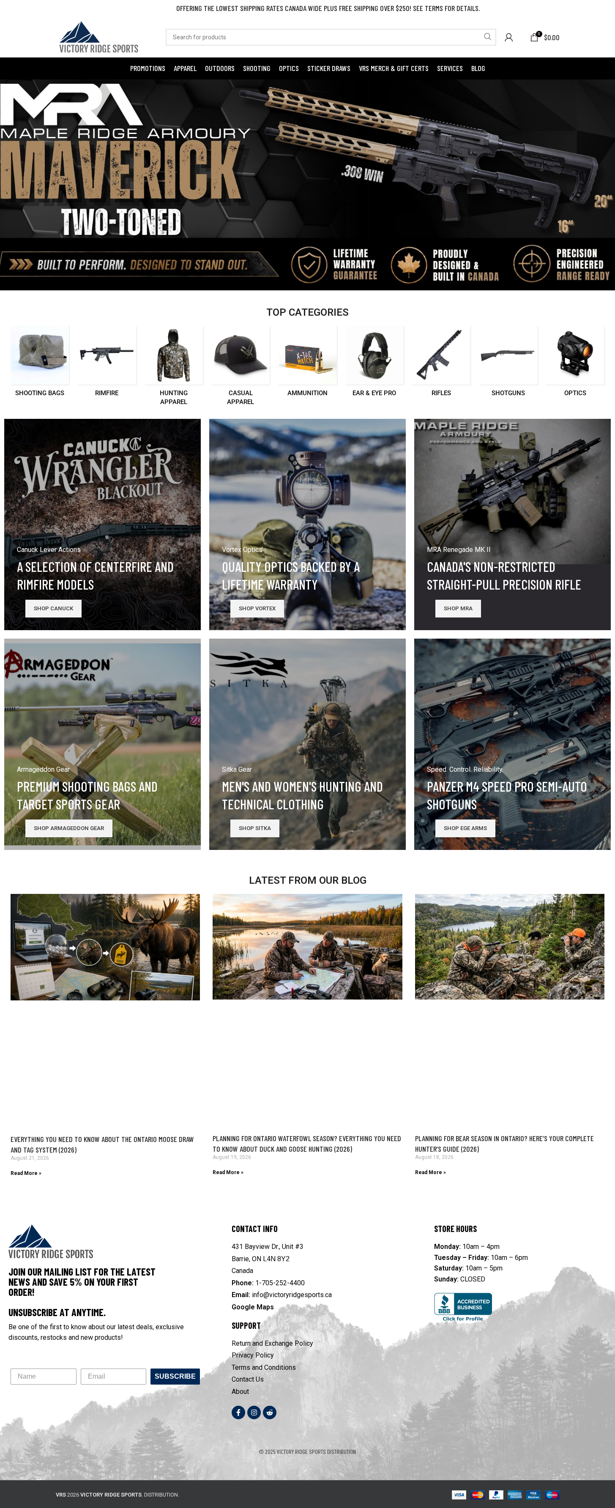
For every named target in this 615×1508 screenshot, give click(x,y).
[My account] (508, 37)
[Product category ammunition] (307, 364)
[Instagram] (254, 1412)
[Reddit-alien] (269, 1412)
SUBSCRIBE (175, 1376)
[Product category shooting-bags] (40, 364)
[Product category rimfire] (106, 364)
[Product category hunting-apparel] (174, 368)
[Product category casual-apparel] (240, 368)
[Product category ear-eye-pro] (374, 364)
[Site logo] (98, 37)
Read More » (26, 1173)
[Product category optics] (575, 364)
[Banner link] (102, 524)
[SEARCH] (487, 37)
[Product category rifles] (441, 364)
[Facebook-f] (238, 1412)
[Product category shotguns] (508, 364)
